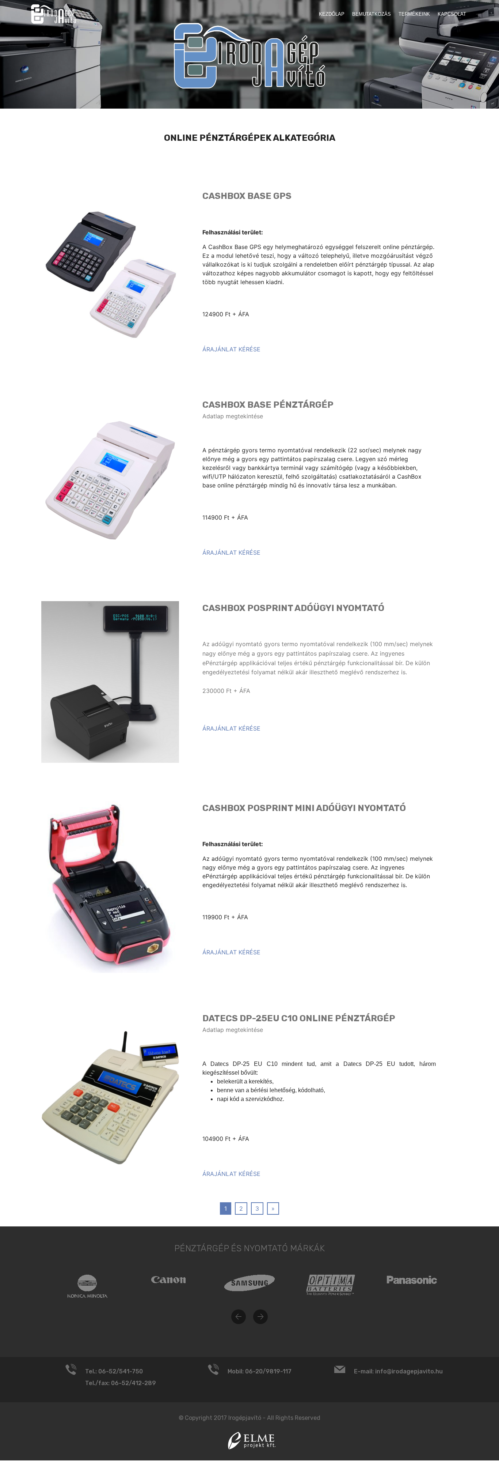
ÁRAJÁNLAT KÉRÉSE (231, 349)
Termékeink (414, 14)
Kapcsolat (452, 14)
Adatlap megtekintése (232, 416)
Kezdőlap (331, 14)
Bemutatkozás (371, 14)
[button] (238, 1316)
